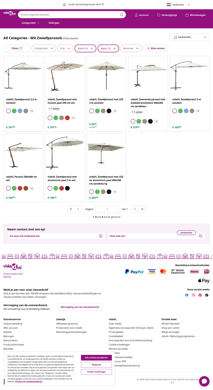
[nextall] (142, 209)
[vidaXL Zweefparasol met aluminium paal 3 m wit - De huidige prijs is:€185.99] (65, 153)
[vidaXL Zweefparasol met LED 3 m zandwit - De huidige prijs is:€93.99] (106, 75)
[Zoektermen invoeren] (121, 14)
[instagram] (193, 295)
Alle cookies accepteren (96, 357)
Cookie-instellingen (119, 344)
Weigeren (96, 364)
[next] (135, 209)
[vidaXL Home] (9, 13)
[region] (60, 368)
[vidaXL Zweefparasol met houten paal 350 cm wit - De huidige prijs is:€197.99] (65, 75)
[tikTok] (206, 295)
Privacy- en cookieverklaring (28, 381)
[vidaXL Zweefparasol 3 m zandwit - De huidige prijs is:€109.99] (189, 75)
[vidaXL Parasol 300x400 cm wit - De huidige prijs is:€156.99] (23, 153)
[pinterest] (200, 295)
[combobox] (72, 14)
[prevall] (71, 209)
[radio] (8, 111)
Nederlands (178, 4)
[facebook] (186, 295)
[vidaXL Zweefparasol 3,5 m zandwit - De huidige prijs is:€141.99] (23, 75)
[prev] (78, 209)
